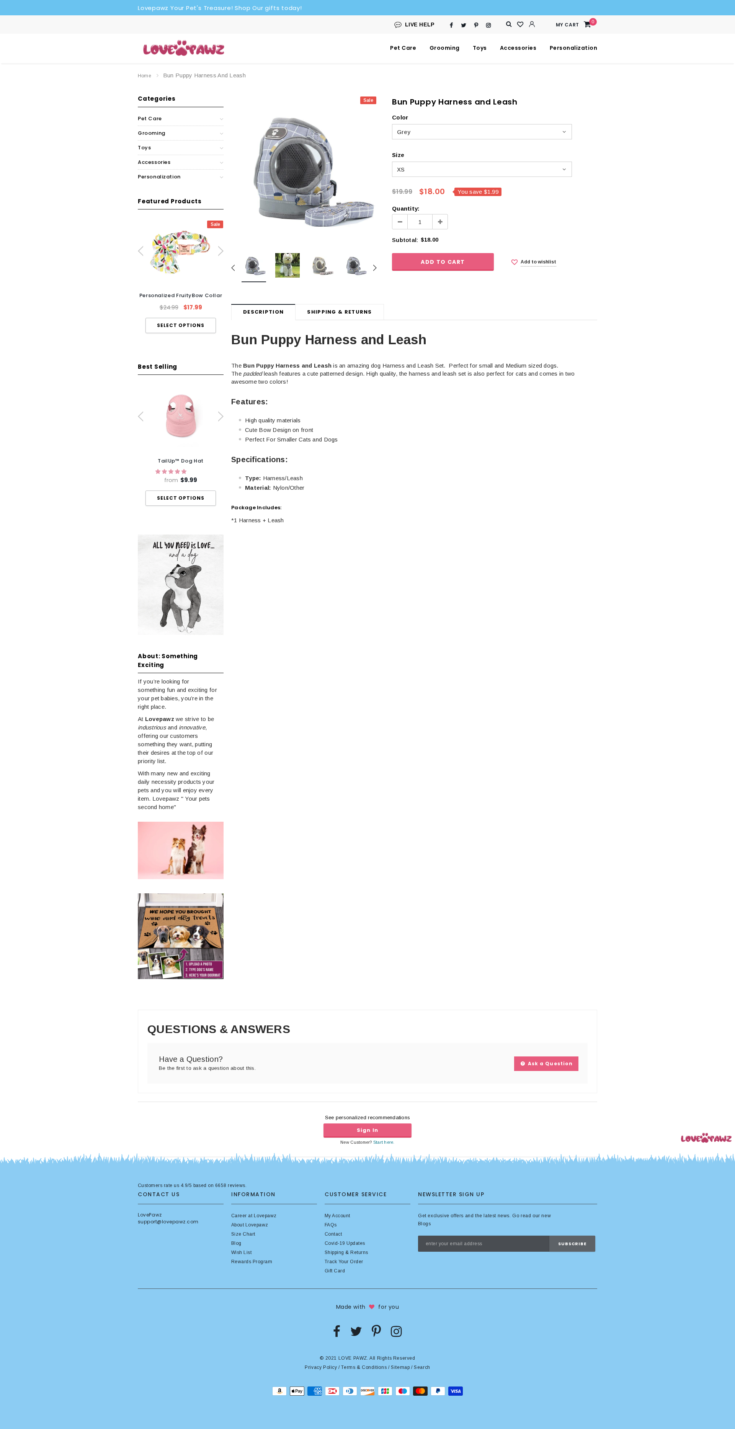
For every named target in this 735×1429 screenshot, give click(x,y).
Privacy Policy (321, 1367)
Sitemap (400, 1367)
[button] (171, 471)
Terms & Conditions (364, 1367)
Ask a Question (549, 1063)
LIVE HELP (419, 24)
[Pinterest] (476, 25)
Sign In (367, 1130)
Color (400, 117)
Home (144, 75)
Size (398, 155)
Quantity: (406, 208)
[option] (181, 276)
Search (422, 1367)
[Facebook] (451, 25)
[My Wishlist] (520, 24)
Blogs (424, 1223)
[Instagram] (488, 25)
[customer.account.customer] (532, 24)
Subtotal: (405, 240)
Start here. (384, 1142)
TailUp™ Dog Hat (181, 460)
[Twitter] (463, 25)
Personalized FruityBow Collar (180, 295)
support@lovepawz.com (168, 1221)
